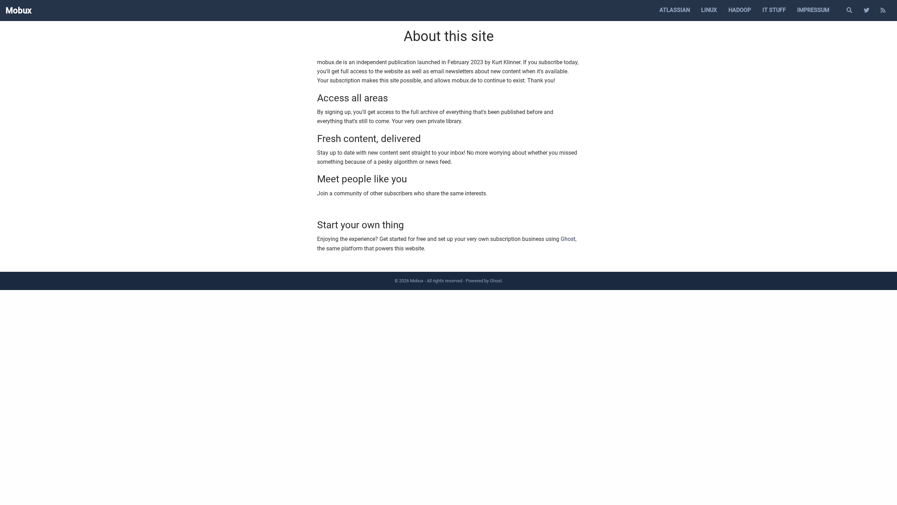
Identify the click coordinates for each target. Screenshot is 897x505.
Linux (709, 10)
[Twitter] (866, 11)
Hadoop (739, 10)
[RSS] (883, 11)
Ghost (568, 239)
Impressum (813, 10)
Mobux (19, 10)
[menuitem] (674, 11)
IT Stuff (774, 10)
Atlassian (674, 10)
